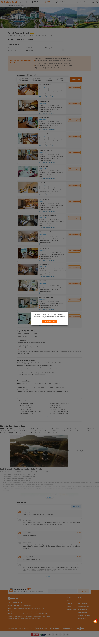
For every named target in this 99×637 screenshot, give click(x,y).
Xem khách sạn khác (49, 321)
